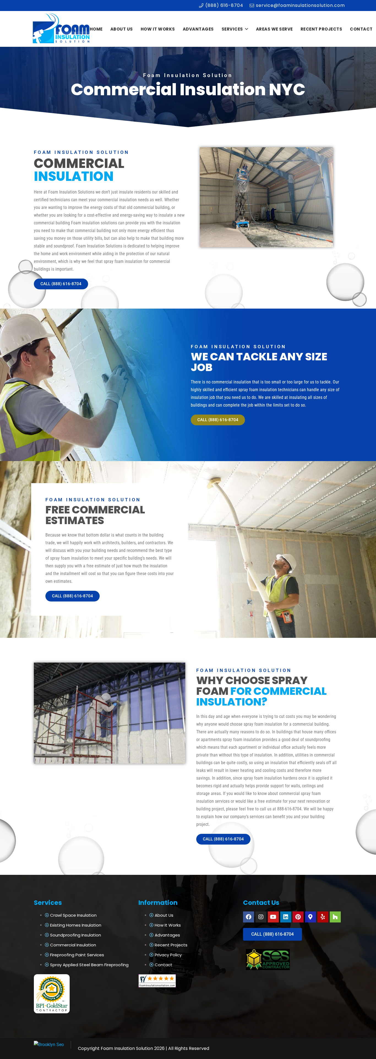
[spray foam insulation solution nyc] (61, 29)
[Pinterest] (298, 916)
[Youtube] (273, 916)
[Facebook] (248, 916)
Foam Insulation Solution (127, 1048)
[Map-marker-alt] (310, 916)
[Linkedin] (285, 916)
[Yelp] (322, 916)
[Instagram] (260, 916)
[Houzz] (335, 916)
